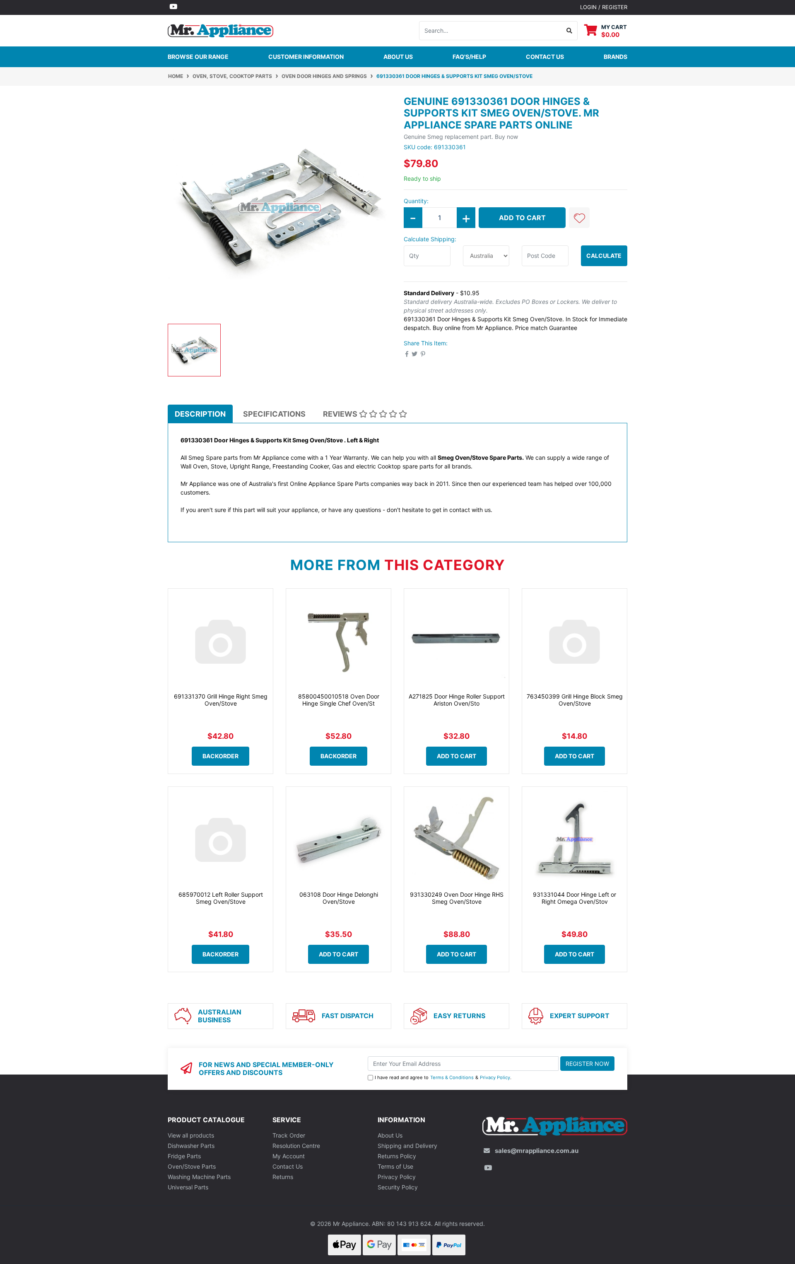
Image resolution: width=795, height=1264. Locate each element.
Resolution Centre (296, 1145)
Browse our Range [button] (198, 56)
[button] (579, 217)
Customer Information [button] (306, 56)
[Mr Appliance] (220, 29)
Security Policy (398, 1187)
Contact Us (287, 1166)
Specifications (274, 414)
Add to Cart (522, 217)
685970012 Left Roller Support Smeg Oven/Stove (220, 898)
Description (200, 414)
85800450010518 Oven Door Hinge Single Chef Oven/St (338, 700)
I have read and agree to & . (443, 1077)
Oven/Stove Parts (192, 1166)
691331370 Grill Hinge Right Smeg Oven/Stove (220, 700)
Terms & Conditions (452, 1077)
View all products (191, 1135)
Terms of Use (395, 1166)
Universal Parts (188, 1187)
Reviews (341, 414)
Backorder (220, 755)
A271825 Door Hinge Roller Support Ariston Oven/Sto (457, 700)
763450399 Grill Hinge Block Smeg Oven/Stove (575, 700)
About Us (398, 56)
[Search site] (569, 30)
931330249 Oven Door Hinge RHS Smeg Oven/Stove (457, 898)
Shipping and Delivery (407, 1145)
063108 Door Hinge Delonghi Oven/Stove (338, 898)
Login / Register (603, 7)
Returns (282, 1176)
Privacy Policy (495, 1077)
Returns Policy (397, 1156)
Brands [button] (615, 56)
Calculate (604, 255)
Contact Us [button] (545, 56)
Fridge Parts (184, 1156)
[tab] (200, 414)
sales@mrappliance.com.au (536, 1151)
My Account (288, 1156)
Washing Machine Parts (199, 1176)
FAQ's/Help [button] (469, 56)
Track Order (288, 1135)
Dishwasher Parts (191, 1145)
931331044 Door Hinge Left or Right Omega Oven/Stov (574, 898)
